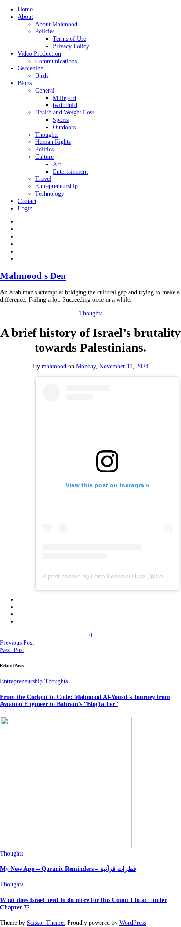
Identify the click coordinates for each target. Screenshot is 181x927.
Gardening (30, 68)
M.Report (64, 98)
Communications (56, 61)
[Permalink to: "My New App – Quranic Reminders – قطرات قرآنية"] (66, 846)
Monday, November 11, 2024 (112, 366)
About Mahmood (56, 24)
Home (25, 9)
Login (25, 208)
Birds (41, 75)
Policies (44, 31)
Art (57, 164)
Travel (43, 178)
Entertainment (70, 171)
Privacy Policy (71, 46)
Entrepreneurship (56, 186)
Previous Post (17, 642)
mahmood (54, 366)
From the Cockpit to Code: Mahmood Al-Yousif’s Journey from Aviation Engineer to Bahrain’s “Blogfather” (85, 701)
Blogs (25, 83)
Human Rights (53, 142)
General (44, 90)
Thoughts (46, 135)
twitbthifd (65, 105)
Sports (61, 120)
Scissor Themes (46, 923)
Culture (44, 156)
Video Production (39, 53)
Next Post (12, 650)
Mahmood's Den (33, 276)
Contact (27, 201)
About (25, 17)
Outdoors (64, 127)
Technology (49, 193)
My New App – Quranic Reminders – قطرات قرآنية (68, 869)
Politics (44, 149)
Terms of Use (69, 39)
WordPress (132, 923)
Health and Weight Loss (64, 112)
